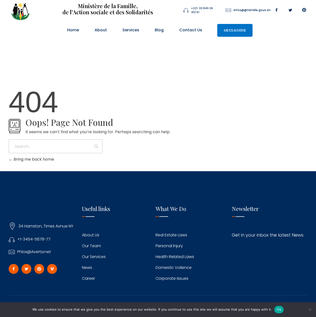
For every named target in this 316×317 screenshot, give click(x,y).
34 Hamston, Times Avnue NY (46, 226)
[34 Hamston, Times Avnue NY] (12, 226)
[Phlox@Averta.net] (12, 252)
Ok (279, 309)
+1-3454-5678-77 (34, 239)
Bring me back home (33, 159)
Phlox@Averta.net (34, 252)
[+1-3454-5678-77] (12, 239)
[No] (309, 309)
